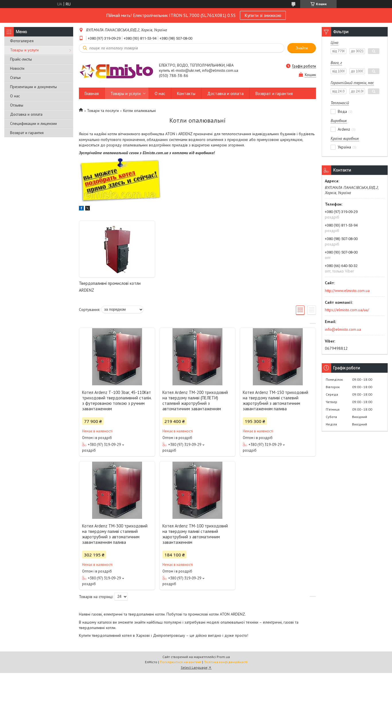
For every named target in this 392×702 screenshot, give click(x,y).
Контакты (186, 93)
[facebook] (81, 209)
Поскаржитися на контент (180, 662)
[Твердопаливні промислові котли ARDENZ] (117, 249)
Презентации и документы (33, 86)
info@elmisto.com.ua (343, 329)
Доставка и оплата (26, 114)
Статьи (15, 77)
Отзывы (16, 105)
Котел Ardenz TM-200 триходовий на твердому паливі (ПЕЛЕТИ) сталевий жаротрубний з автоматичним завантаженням (195, 400)
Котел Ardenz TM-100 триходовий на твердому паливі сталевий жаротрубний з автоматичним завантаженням (195, 534)
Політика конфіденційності (225, 662)
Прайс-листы (21, 59)
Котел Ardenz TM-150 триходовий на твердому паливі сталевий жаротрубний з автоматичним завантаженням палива (275, 400)
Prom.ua (223, 657)
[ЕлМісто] (116, 71)
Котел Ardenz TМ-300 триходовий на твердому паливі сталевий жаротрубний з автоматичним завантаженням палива (115, 534)
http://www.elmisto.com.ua (347, 290)
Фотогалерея (22, 40)
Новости (17, 68)
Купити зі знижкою (262, 15)
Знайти (302, 48)
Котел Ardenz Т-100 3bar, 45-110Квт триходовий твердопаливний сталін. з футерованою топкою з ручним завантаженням (117, 400)
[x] (87, 209)
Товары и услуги (24, 50)
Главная (92, 93)
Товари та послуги (103, 110)
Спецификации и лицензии (33, 123)
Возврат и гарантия (27, 132)
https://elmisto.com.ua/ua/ (347, 309)
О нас (15, 95)
